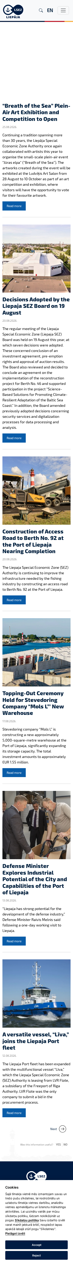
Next (53, 1129)
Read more (14, 206)
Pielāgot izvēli (15, 1233)
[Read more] (36, 64)
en (50, 10)
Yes (58, 1144)
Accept (36, 1245)
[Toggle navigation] (63, 10)
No (65, 1144)
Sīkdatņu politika (27, 1220)
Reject (36, 1255)
